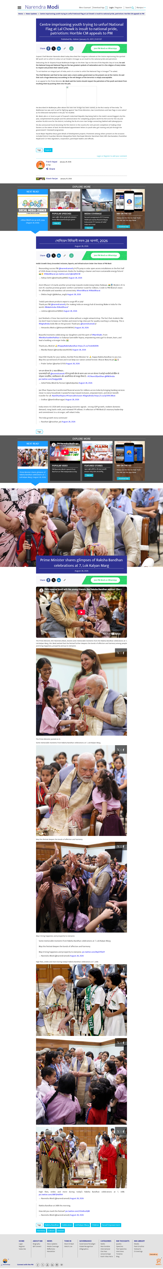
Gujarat (48, 150)
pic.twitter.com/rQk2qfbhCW (68, 274)
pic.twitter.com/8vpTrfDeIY (93, 952)
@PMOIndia (110, 376)
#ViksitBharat (50, 274)
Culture (51, 1230)
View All (56, 223)
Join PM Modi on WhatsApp (105, 48)
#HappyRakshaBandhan (67, 346)
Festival (61, 1230)
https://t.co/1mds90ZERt (88, 346)
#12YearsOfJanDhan (95, 376)
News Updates (31, 13)
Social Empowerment (111, 1225)
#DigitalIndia (44, 323)
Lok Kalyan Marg (82, 1225)
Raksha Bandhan (52, 1225)
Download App (123, 226)
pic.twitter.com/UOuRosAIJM (77, 1211)
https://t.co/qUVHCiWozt (104, 395)
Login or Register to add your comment (112, 156)
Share (51, 169)
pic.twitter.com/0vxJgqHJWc (50, 379)
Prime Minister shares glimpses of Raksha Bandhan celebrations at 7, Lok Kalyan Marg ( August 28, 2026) (32, 475)
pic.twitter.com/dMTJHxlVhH (51, 1194)
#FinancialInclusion (74, 395)
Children (95, 1225)
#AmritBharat (82, 290)
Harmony (41, 1230)
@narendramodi (66, 268)
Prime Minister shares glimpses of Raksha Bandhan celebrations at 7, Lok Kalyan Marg (81, 563)
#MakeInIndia (50, 307)
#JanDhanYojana (59, 395)
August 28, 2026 (75, 277)
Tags (39, 150)
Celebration (67, 1225)
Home (20, 13)
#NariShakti (97, 334)
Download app (6, 1265)
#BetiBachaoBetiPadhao (49, 337)
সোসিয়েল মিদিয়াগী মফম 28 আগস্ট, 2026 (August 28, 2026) (33, 221)
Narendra (42, 7)
